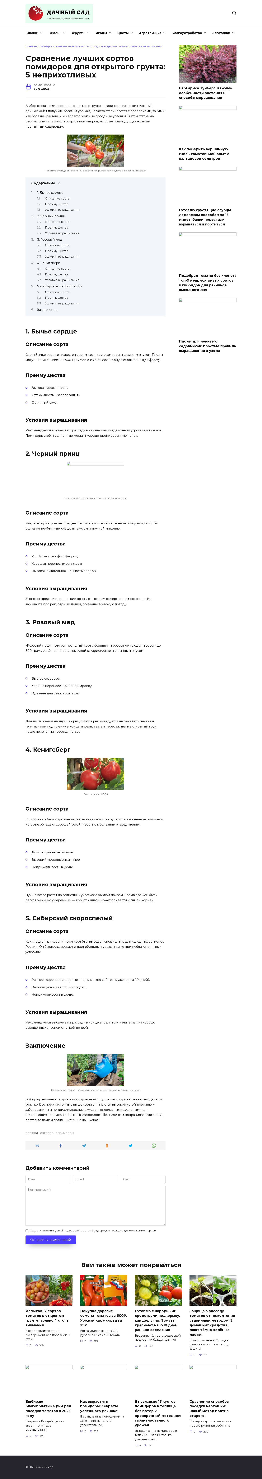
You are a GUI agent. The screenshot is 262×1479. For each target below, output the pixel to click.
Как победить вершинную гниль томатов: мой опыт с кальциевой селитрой (204, 153)
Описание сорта (57, 198)
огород (47, 1133)
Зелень (55, 33)
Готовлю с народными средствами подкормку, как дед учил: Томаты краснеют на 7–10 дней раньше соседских (157, 1320)
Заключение (47, 310)
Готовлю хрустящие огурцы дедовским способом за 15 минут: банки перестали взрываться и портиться (205, 217)
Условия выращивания (62, 209)
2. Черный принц (51, 216)
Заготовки (221, 33)
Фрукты (78, 33)
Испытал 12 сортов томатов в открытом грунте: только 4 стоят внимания (47, 1318)
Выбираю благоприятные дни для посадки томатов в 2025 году (48, 1408)
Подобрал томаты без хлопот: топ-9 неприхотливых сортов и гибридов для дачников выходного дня (207, 283)
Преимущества (56, 204)
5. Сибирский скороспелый (59, 286)
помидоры (65, 1133)
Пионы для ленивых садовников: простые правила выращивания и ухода (207, 346)
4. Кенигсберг (48, 263)
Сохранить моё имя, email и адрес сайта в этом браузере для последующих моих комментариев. (93, 1230)
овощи (33, 1133)
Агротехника (150, 33)
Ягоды (101, 33)
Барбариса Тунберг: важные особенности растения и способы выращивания (205, 93)
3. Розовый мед (49, 239)
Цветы (123, 33)
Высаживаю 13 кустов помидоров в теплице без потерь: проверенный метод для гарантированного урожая (158, 1413)
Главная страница (38, 46)
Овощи (32, 33)
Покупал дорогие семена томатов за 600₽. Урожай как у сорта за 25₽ (103, 1318)
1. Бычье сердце (50, 193)
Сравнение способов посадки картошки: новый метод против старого (209, 1408)
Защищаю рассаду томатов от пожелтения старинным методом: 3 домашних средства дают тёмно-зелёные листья (212, 1323)
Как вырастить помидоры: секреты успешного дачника (99, 1406)
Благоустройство (187, 33)
